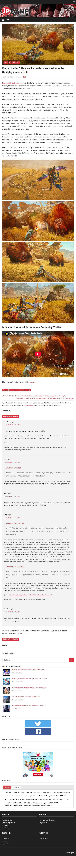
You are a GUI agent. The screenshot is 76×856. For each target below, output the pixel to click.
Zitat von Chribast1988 (15, 523)
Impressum (43, 823)
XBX (18, 63)
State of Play (26, 390)
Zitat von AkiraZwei (13, 468)
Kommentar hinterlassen (10, 416)
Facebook (6, 839)
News (5, 63)
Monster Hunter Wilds (15, 390)
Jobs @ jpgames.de (9, 823)
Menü (8, 20)
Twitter (5, 841)
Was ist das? (44, 839)
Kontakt (5, 825)
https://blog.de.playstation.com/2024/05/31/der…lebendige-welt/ (30, 595)
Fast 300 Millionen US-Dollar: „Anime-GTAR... (26, 697)
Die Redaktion (7, 820)
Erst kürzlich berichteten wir (12, 83)
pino (19, 77)
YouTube (6, 844)
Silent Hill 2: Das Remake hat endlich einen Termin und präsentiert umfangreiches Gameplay (34, 396)
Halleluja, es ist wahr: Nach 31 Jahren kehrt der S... (28, 670)
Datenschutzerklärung (47, 820)
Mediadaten (7, 828)
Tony (20, 690)
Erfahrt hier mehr (28, 405)
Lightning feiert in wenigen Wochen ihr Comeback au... (30, 688)
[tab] (7, 787)
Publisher (16, 787)
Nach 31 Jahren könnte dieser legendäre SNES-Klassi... (30, 679)
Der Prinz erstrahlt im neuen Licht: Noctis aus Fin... (29, 706)
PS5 (14, 63)
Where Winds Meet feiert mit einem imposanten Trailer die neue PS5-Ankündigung (44, 398)
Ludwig (20, 672)
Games (7, 787)
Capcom (32, 382)
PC (10, 63)
